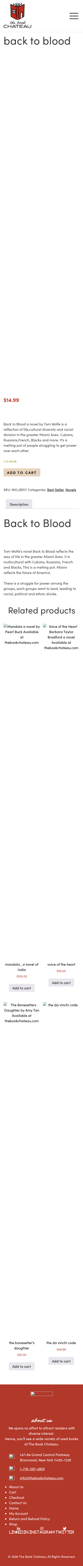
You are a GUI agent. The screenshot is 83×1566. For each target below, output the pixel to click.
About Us (16, 1486)
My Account (18, 1513)
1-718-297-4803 (32, 1468)
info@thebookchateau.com (42, 1478)
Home (14, 1508)
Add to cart (22, 472)
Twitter (64, 1532)
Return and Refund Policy (29, 1518)
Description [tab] (19, 504)
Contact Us (18, 1502)
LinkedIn (18, 1532)
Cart (12, 1492)
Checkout (16, 1497)
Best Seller (55, 489)
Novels (71, 489)
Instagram (41, 1532)
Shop (13, 1524)
